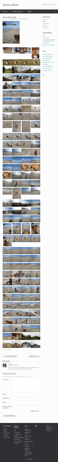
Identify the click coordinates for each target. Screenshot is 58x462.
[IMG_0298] (7, 183)
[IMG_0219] (35, 85)
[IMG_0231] (26, 108)
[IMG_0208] (7, 77)
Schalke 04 (45, 25)
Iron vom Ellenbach (47, 68)
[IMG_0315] (7, 211)
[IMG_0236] (35, 116)
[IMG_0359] (16, 297)
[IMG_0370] (7, 320)
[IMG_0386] (7, 328)
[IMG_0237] (7, 124)
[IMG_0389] (26, 328)
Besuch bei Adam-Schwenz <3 (18, 442)
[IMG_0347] (16, 274)
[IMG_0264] (7, 144)
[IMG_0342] (7, 266)
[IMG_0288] (7, 167)
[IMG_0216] (7, 85)
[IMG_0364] (26, 305)
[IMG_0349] (35, 274)
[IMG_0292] (7, 175)
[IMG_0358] (7, 297)
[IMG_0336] (26, 250)
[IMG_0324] (7, 228)
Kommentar (5, 379)
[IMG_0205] (26, 69)
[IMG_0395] (16, 336)
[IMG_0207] (35, 69)
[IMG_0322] (26, 218)
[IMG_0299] (16, 183)
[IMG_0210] (16, 77)
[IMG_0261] (16, 136)
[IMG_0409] (16, 344)
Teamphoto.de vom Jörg (48, 62)
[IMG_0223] (35, 93)
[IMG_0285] (16, 159)
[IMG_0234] (16, 116)
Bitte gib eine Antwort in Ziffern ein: (7, 407)
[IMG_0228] (35, 101)
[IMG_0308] (26, 191)
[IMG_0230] (16, 108)
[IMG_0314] (35, 203)
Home (6, 11)
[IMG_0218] (26, 85)
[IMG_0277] (26, 144)
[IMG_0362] (7, 305)
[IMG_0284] (7, 159)
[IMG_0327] (26, 228)
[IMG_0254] (26, 126)
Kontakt (29, 11)
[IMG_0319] (35, 211)
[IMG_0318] (26, 211)
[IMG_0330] (7, 240)
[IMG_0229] (7, 108)
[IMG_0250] (16, 126)
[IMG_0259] (35, 124)
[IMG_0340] (26, 258)
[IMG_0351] (16, 281)
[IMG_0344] (26, 266)
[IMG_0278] (35, 144)
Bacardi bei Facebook (47, 70)
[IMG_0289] (16, 167)
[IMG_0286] (26, 159)
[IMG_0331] (16, 238)
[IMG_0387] (16, 328)
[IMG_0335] (16, 250)
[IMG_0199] (7, 69)
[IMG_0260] (7, 136)
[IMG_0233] (7, 116)
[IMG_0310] (35, 191)
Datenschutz (49, 428)
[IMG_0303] (7, 191)
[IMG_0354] (7, 289)
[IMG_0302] (35, 183)
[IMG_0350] (7, 281)
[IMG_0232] (35, 108)
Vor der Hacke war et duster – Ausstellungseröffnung (49, 40)
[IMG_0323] (35, 218)
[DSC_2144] (26, 62)
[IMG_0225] (7, 101)
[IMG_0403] (26, 336)
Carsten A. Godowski (23, 18)
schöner (10, 364)
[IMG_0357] (35, 289)
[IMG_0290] (26, 167)
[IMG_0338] (7, 258)
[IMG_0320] (7, 218)
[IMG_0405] (35, 336)
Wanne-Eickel (46, 27)
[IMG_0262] (26, 136)
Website (4, 402)
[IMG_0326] (16, 228)
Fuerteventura (46, 37)
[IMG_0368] (26, 313)
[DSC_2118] (16, 50)
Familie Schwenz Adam (48, 66)
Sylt (44, 35)
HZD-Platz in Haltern (47, 58)
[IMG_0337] (35, 250)
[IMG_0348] (26, 274)
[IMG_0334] (7, 250)
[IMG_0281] (26, 152)
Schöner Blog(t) (46, 60)
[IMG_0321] (16, 218)
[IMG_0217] (16, 85)
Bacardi (9, 349)
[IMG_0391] (7, 336)
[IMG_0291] (35, 167)
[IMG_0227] (26, 101)
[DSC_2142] (16, 62)
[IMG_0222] (26, 93)
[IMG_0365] (35, 305)
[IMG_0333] (35, 238)
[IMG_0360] (26, 297)
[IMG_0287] (35, 159)
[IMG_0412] (35, 344)
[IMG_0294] (16, 175)
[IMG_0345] (35, 266)
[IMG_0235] (26, 116)
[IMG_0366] (7, 313)
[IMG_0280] (16, 152)
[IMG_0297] (35, 175)
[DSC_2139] (7, 62)
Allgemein (45, 19)
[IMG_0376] (35, 320)
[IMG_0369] (35, 313)
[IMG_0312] (16, 203)
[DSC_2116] (7, 50)
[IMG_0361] (35, 297)
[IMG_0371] (16, 320)
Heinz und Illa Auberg (47, 54)
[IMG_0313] (26, 203)
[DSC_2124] (26, 50)
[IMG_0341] (35, 258)
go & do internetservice (48, 56)
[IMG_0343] (16, 266)
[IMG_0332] (26, 238)
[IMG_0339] (16, 258)
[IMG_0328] (35, 228)
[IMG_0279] (7, 152)
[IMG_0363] (16, 305)
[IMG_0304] (16, 193)
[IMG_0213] (26, 77)
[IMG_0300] (26, 183)
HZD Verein (45, 64)
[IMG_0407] (7, 344)
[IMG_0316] (16, 211)
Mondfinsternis (46, 43)
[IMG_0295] (26, 175)
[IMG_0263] (35, 136)
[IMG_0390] (35, 328)
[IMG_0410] (26, 344)
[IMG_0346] (7, 274)
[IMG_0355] (16, 289)
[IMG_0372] (26, 320)
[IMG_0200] (16, 69)
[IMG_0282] (35, 152)
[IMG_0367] (16, 313)
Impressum (48, 430)
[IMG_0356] (26, 289)
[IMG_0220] (7, 93)
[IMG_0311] (7, 203)
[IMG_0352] (26, 281)
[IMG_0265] (16, 144)
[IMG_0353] (35, 281)
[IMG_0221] (16, 93)
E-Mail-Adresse (6, 398)
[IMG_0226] (16, 101)
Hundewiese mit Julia (34, 356)
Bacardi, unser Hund (18, 11)
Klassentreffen (46, 23)
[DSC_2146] (35, 62)
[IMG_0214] (35, 77)
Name (4, 394)
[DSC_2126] (35, 52)
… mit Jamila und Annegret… (10, 356)
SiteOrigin (31, 459)
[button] (56, 11)
